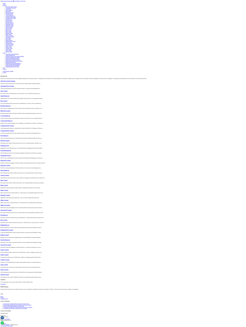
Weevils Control (5, 274)
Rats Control (4, 220)
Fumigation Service (6, 155)
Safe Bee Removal (5, 240)
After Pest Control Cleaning (8, 81)
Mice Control (4, 180)
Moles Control (4, 190)
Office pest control (5, 205)
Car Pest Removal (5, 115)
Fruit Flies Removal (6, 150)
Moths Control (4, 200)
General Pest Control (6, 210)
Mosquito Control (5, 195)
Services (2, 297)
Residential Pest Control (7, 230)
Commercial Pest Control (7, 125)
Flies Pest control (5, 140)
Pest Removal (4, 215)
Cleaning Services (4, 298)
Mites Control (4, 185)
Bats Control (4, 101)
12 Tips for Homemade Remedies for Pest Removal (13, 306)
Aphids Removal (5, 96)
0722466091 (3, 284)
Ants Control (4, 91)
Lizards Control (5, 175)
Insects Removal (5, 170)
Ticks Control (4, 264)
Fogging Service (5, 145)
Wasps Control (4, 269)
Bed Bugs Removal (6, 106)
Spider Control (4, 254)
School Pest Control (6, 245)
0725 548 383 (22, 1)
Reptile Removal (5, 225)
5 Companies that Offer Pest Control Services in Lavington (15, 308)
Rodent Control (5, 235)
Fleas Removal (4, 135)
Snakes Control (5, 250)
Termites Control (5, 259)
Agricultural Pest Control (7, 86)
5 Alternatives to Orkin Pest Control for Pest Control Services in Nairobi (17, 307)
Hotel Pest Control (5, 165)
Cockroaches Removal (6, 120)
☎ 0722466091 (16, 1)
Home (2, 296)
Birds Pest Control (5, 111)
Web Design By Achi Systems (7, 325)
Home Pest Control (6, 160)
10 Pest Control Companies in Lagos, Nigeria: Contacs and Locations (17, 305)
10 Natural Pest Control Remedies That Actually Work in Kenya (16, 303)
